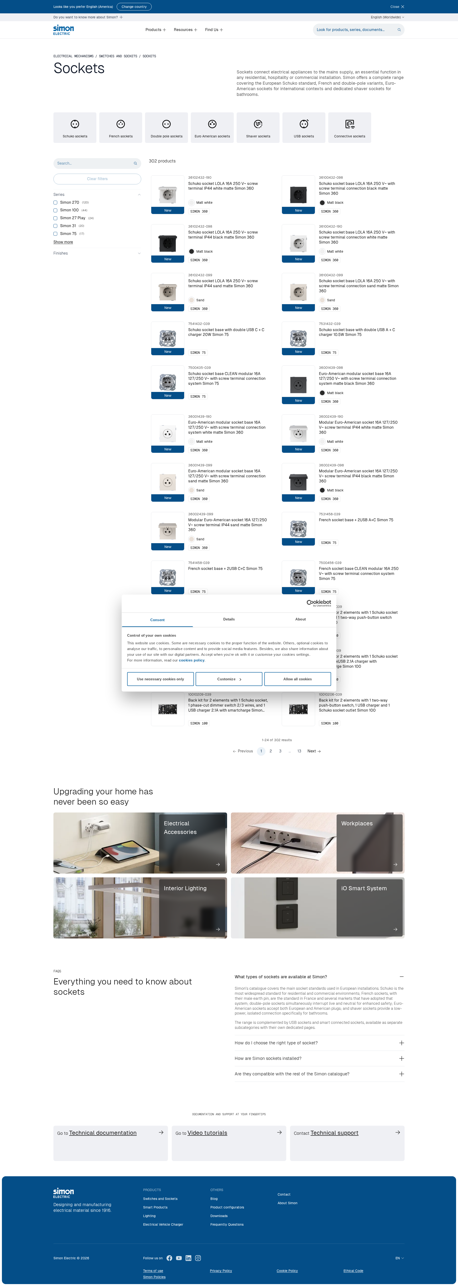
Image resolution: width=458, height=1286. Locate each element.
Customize (226, 679)
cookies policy (191, 660)
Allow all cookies (297, 679)
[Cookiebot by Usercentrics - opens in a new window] (310, 603)
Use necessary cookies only (160, 679)
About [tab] (300, 619)
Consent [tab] (157, 620)
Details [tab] (229, 619)
